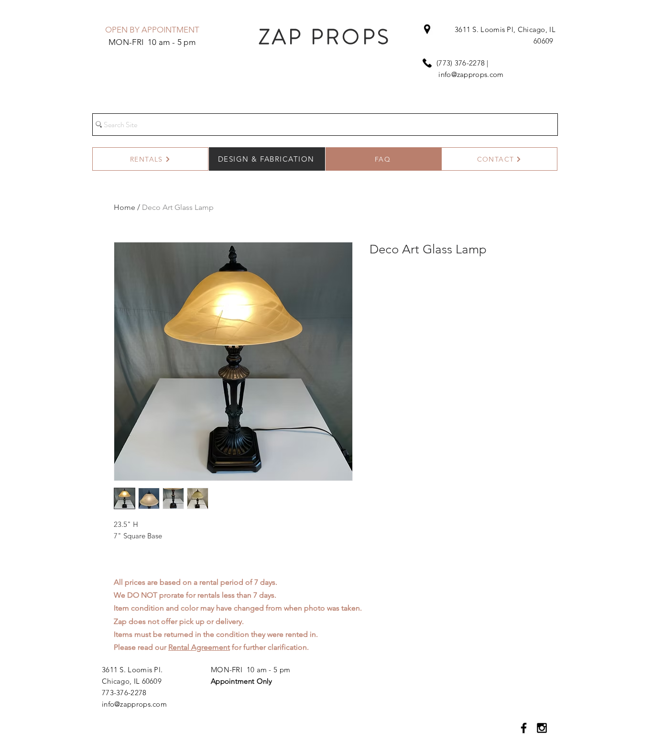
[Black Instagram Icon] (542, 728)
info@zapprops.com (470, 74)
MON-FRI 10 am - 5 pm (250, 669)
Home (124, 207)
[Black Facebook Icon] (524, 728)
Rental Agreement (199, 647)
